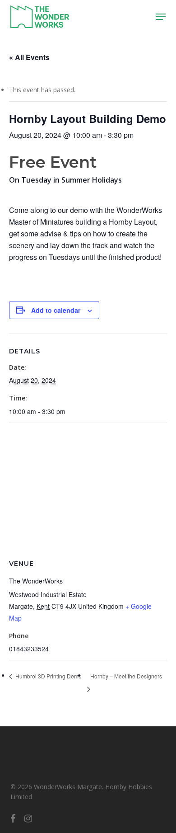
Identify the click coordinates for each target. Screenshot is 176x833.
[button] (161, 16)
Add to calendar (55, 310)
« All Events (29, 57)
